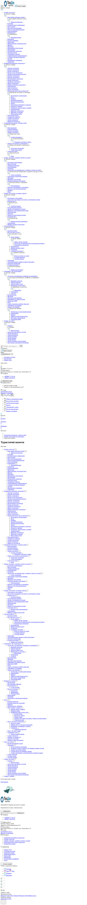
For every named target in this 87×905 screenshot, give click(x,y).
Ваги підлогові (11, 164)
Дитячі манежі (11, 339)
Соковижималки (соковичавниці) (17, 55)
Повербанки (14, 292)
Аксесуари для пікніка (17, 148)
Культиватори (15, 246)
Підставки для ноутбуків (18, 318)
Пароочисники (11, 212)
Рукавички (14, 249)
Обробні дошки (15, 711)
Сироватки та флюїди (13, 117)
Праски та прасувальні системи (16, 215)
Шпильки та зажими (17, 112)
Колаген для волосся (13, 77)
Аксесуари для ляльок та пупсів (16, 332)
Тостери (9, 58)
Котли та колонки (12, 689)
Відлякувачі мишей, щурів (15, 743)
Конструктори (15, 330)
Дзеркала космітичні (13, 165)
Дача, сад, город (8, 742)
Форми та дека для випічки (15, 740)
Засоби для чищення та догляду (16, 209)
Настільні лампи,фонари (14, 298)
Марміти (9, 704)
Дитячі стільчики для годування (16, 341)
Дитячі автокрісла (12, 333)
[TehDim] (6, 802)
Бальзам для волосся (13, 69)
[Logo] (9, 6)
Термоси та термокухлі (14, 737)
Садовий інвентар (19, 257)
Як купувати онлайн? (12, 401)
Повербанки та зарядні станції (16, 299)
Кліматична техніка (9, 681)
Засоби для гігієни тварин (18, 750)
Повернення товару (9, 854)
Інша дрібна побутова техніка (16, 17)
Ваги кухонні (11, 26)
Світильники (11, 223)
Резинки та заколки (16, 106)
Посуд (6, 700)
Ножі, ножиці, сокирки (14, 707)
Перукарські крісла (13, 115)
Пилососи (10, 213)
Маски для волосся (12, 83)
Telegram (8, 869)
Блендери (10, 23)
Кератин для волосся (13, 75)
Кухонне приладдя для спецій (16, 703)
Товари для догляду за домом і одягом (15, 193)
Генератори (10, 260)
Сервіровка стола (12, 732)
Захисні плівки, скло (17, 284)
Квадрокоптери (11, 295)
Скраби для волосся (13, 118)
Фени (9, 192)
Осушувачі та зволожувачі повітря (17, 698)
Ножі (12, 156)
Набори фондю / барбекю (14, 706)
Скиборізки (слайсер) (13, 54)
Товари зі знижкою (11, 411)
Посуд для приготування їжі (15, 721)
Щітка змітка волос (16, 114)
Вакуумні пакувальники (14, 28)
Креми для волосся (12, 80)
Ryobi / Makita (15, 237)
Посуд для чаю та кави (14, 731)
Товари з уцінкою (9, 776)
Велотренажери (12, 128)
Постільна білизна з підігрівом (16, 181)
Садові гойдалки (12, 754)
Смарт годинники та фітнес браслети (18, 304)
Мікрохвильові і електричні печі (16, 43)
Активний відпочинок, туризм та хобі (15, 123)
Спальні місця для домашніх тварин (21, 751)
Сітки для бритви (16, 175)
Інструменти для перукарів (19, 95)
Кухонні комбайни (12, 40)
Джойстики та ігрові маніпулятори (21, 311)
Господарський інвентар (14, 207)
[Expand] (15, 449)
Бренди (8, 405)
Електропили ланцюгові (21, 245)
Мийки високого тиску (17, 248)
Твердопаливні (15, 693)
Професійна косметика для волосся (14, 63)
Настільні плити (12, 52)
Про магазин (7, 358)
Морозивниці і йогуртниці (15, 48)
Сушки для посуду (12, 735)
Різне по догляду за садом (21, 256)
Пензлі (13, 103)
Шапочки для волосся (17, 111)
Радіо (9, 302)
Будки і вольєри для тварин (19, 747)
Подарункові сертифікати (11, 859)
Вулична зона (11, 201)
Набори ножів (18, 717)
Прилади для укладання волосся (16, 189)
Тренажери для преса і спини (22, 142)
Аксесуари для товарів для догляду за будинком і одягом (23, 199)
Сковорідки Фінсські (20, 729)
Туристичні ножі (12, 151)
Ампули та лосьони (13, 68)
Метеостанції (11, 695)
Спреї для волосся (12, 120)
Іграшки (9, 325)
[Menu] (2, 6)
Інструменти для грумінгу (15, 198)
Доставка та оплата (9, 357)
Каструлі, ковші (15, 723)
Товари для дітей (9, 321)
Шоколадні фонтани (17, 22)
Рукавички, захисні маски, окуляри (21, 108)
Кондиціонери (11, 685)
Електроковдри (15, 185)
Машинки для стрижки (14, 179)
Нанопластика (11, 86)
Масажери (10, 178)
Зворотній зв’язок (9, 852)
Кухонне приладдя (12, 701)
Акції (5, 860)
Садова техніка (11, 756)
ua (9, 354)
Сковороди (14, 728)
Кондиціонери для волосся (15, 78)
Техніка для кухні (9, 12)
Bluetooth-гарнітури (16, 281)
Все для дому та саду (13, 232)
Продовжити (4, 782)
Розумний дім (11, 216)
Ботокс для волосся (13, 71)
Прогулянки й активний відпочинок (18, 342)
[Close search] (2, 346)
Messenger (9, 875)
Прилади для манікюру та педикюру (18, 187)
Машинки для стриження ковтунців (17, 210)
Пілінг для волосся (12, 89)
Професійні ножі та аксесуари (19, 712)
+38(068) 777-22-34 (9, 376)
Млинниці (10, 46)
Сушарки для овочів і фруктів (16, 57)
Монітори (10, 296)
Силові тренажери (16, 137)
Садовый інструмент (17, 251)
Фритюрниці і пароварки (14, 60)
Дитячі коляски (11, 338)
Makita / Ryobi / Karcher (21, 242)
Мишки (13, 315)
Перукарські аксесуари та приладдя (17, 91)
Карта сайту (7, 856)
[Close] (2, 9)
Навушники (17, 290)
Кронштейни (14, 313)
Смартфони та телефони (14, 305)
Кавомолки (10, 39)
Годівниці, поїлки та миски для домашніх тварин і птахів (27, 748)
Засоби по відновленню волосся (16, 74)
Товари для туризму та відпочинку (17, 143)
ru (11, 354)
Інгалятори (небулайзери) (14, 162)
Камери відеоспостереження (19, 221)
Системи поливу (19, 259)
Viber (7, 871)
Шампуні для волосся (13, 121)
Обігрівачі (10, 696)
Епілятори (10, 168)
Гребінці (13, 98)
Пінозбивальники (16, 37)
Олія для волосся (12, 88)
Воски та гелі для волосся (14, 72)
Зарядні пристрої (16, 282)
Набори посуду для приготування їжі (21, 725)
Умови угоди (8, 360)
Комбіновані (14, 692)
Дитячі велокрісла (12, 335)
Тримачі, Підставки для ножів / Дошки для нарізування (30, 718)
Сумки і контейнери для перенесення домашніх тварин (27, 753)
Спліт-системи (15, 687)
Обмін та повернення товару (14, 399)
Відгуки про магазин (12, 409)
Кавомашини (11, 32)
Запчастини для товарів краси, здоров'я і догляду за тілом (24, 170)
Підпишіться (20, 813)
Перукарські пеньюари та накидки (21, 105)
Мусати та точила (19, 715)
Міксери (9, 45)
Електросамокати (12, 129)
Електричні (14, 690)
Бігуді (12, 97)
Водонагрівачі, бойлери (14, 684)
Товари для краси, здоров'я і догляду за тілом (17, 157)
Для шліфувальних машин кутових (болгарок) (20, 262)
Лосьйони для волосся (13, 81)
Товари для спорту (12, 132)
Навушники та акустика (18, 285)
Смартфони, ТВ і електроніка (12, 271)
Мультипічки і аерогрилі (14, 51)
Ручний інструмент (13, 265)
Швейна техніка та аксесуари (15, 224)
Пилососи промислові (13, 263)
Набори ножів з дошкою (18, 709)
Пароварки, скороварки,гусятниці (21, 726)
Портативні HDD (16, 319)
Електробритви (11, 167)
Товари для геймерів (13, 307)
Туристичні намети (16, 150)
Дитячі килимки (12, 336)
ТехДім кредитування (12, 403)
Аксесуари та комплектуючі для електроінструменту (29, 243)
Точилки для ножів (13, 738)
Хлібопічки (10, 61)
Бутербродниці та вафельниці (16, 25)
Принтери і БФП (12, 301)
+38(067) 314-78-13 (9, 378)
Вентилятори (11, 682)
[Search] (21, 346)
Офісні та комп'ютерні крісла (19, 316)
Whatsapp (8, 873)
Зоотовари (10, 745)
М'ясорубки (10, 42)
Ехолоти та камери (12, 131)
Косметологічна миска (17, 101)
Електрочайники (12, 31)
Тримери (10, 190)
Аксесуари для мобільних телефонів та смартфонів (22, 276)
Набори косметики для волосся (16, 85)
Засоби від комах (16, 206)
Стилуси (13, 293)
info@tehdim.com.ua (6, 391)
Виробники (7, 857)
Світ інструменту (9, 226)
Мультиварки (11, 49)
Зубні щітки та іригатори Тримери (17, 176)
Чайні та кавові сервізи (17, 734)
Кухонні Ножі (18, 714)
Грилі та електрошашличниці (15, 29)
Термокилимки (15, 109)
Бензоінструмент (12, 231)
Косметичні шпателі (17, 100)
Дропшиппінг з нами (12, 407)
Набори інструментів (17, 269)
